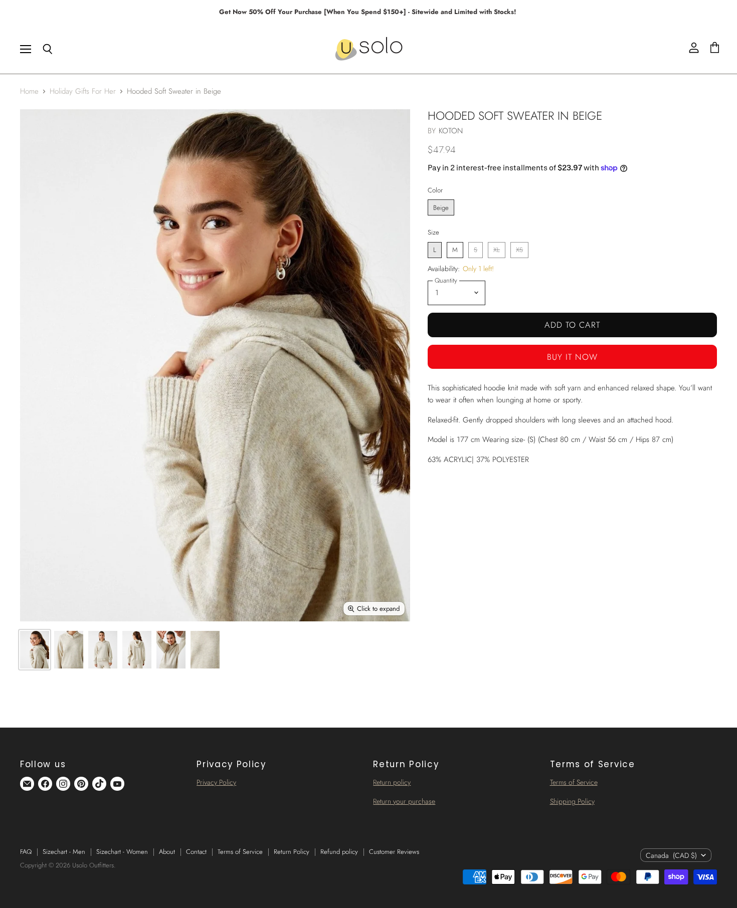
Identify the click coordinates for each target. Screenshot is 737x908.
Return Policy (291, 851)
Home (29, 91)
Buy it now (572, 357)
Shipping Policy (572, 801)
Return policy (392, 782)
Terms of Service (574, 782)
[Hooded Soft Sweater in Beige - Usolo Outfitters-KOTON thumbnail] (34, 649)
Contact (196, 851)
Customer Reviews (394, 851)
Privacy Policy (216, 782)
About (167, 851)
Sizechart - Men (64, 851)
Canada (671, 855)
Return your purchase (404, 801)
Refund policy (339, 851)
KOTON (451, 130)
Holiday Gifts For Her (83, 91)
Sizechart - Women (122, 851)
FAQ (26, 851)
